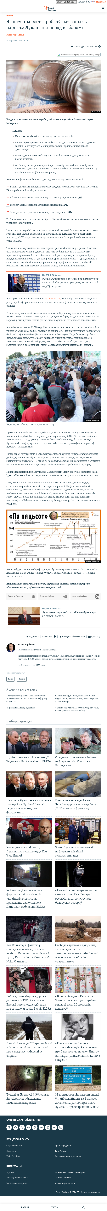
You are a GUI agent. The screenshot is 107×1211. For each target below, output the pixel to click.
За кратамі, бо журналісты (68, 1156)
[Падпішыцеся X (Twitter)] (22, 1127)
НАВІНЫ (25, 1207)
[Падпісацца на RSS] (60, 1127)
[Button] (77, 47)
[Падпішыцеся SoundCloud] (41, 1127)
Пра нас (10, 1172)
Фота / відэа (60, 1151)
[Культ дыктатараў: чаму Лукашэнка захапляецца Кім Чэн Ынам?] (29, 831)
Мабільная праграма (16, 1183)
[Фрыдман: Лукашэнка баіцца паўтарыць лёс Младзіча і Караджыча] (78, 741)
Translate (101, 2)
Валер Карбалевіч (15, 35)
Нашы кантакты (63, 1178)
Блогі (9, 16)
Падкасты (11, 1151)
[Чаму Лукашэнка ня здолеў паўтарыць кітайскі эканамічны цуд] (78, 831)
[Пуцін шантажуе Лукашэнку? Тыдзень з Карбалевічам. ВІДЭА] (29, 741)
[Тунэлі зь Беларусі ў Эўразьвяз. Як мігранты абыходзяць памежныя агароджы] (29, 1078)
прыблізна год (52, 299)
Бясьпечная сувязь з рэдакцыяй (70, 1172)
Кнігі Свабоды (13, 1156)
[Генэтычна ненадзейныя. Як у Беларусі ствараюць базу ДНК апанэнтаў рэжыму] (78, 784)
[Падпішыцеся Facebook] (15, 1127)
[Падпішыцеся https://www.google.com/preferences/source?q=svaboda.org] (9, 1127)
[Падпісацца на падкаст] (34, 1127)
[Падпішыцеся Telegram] (54, 1127)
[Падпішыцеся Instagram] (47, 1127)
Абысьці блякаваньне (17, 1178)
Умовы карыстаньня (65, 1183)
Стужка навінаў (14, 1146)
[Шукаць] (83, 1207)
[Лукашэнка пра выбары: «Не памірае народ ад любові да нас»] (24, 616)
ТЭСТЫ (54, 1207)
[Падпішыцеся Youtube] (28, 1127)
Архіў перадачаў (63, 1146)
